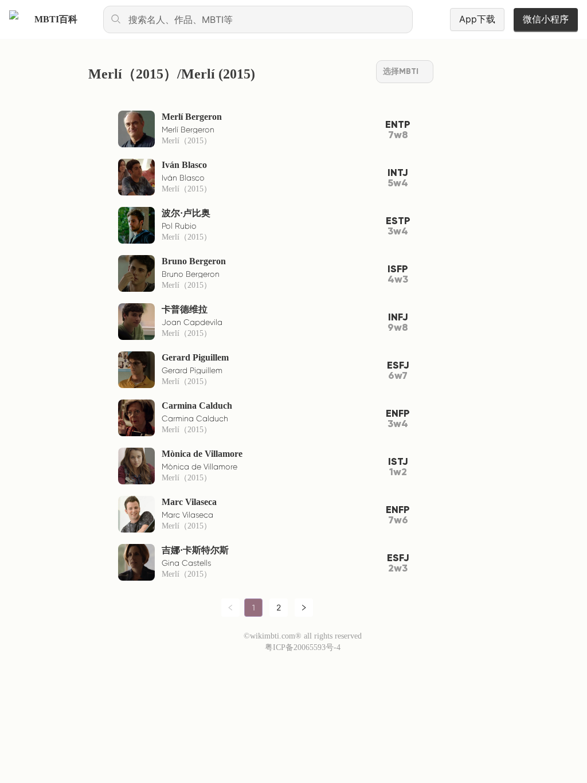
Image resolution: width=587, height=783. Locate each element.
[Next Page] (304, 607)
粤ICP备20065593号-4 (303, 647)
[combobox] (258, 19)
